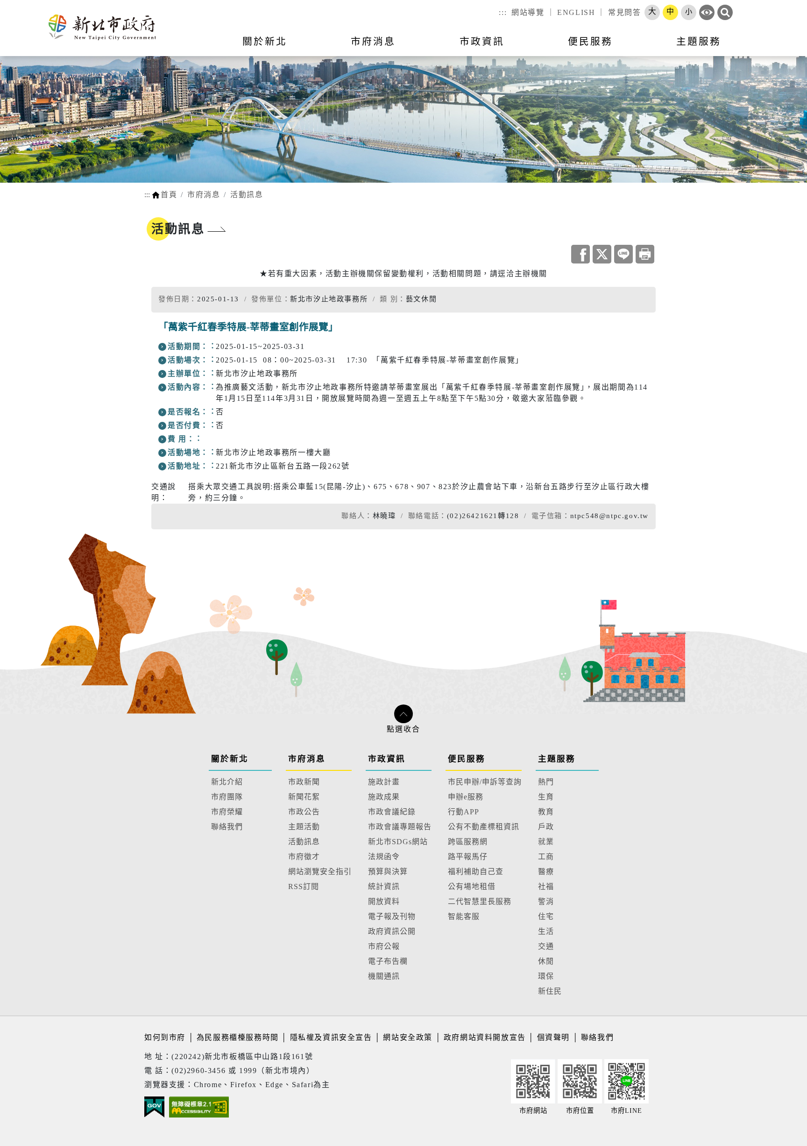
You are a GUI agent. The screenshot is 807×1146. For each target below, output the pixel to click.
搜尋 (725, 12)
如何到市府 (166, 1037)
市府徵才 (304, 857)
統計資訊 (384, 886)
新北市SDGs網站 (398, 842)
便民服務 (466, 758)
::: (503, 12)
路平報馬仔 (468, 857)
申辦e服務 (465, 797)
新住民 (550, 991)
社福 (546, 886)
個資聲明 (553, 1037)
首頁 (169, 195)
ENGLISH (576, 12)
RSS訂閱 (303, 886)
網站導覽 (527, 12)
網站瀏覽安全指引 (320, 872)
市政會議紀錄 (392, 812)
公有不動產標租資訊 (483, 827)
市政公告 (304, 812)
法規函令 (384, 857)
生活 (546, 931)
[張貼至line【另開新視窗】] (623, 254)
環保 (546, 976)
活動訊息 (246, 195)
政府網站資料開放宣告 (485, 1037)
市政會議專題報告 (400, 827)
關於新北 (229, 758)
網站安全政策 (407, 1037)
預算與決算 (388, 872)
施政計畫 (384, 782)
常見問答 (624, 12)
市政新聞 (304, 782)
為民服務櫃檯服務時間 (238, 1037)
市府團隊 (227, 797)
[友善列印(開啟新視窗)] (645, 254)
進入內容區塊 (25, 5)
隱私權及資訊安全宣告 (331, 1037)
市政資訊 (386, 758)
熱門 (546, 782)
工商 (546, 857)
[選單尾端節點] (784, 47)
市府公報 (384, 946)
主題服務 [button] (698, 41)
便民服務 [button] (590, 41)
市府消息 (203, 195)
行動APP (463, 812)
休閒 (546, 961)
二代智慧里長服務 (479, 901)
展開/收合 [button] (403, 714)
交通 (546, 946)
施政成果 (384, 797)
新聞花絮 (304, 797)
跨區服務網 (468, 842)
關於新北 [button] (264, 41)
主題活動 (304, 827)
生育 (546, 797)
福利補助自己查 (475, 872)
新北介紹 (227, 782)
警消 (546, 901)
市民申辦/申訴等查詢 (485, 782)
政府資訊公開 (392, 931)
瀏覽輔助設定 (707, 12)
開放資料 (384, 901)
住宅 (546, 916)
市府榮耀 (227, 812)
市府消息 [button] (373, 41)
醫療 (546, 872)
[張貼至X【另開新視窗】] (602, 254)
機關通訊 (384, 976)
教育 (546, 812)
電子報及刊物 (392, 916)
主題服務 (556, 758)
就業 (546, 842)
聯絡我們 (227, 827)
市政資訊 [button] (482, 41)
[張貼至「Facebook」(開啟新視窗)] (580, 254)
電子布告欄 (388, 961)
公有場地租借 (472, 886)
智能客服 (464, 916)
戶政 (546, 827)
